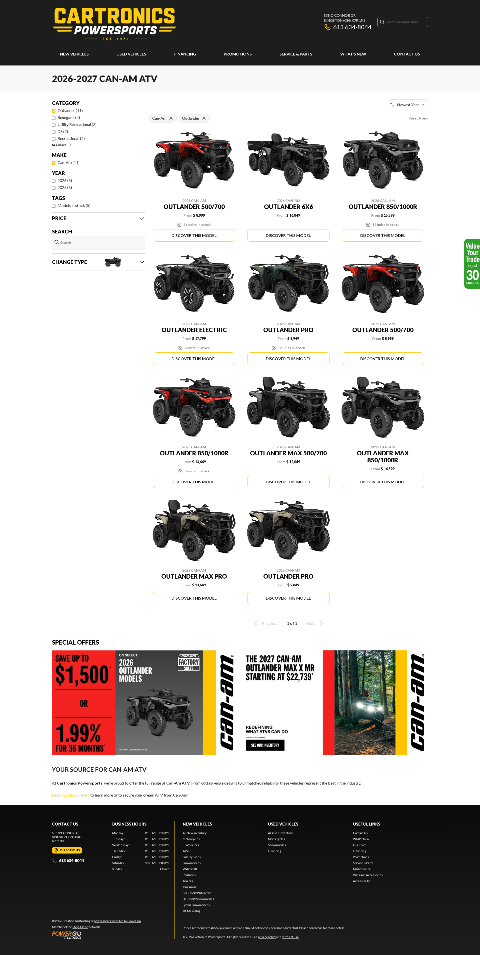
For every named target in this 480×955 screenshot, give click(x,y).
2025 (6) (65, 187)
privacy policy (267, 937)
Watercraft (190, 869)
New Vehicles (74, 53)
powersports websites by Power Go (117, 921)
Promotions (238, 53)
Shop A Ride (80, 927)
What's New (353, 53)
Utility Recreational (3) (77, 124)
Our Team (359, 845)
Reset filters (418, 118)
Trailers (188, 881)
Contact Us (407, 53)
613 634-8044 (352, 26)
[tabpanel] (141, 851)
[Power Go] (97, 935)
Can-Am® (189, 887)
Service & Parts (296, 53)
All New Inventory (194, 833)
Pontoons (189, 875)
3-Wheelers (191, 845)
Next (310, 623)
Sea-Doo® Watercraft (197, 893)
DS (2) (63, 131)
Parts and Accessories (368, 875)
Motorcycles (191, 839)
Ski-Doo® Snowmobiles (198, 899)
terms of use (290, 937)
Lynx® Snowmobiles (196, 905)
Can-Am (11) (69, 162)
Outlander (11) (70, 110)
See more (59, 145)
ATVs (186, 851)
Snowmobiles (192, 863)
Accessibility (361, 881)
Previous (270, 623)
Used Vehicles (131, 53)
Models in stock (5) (74, 205)
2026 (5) (65, 180)
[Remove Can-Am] (171, 118)
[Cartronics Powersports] (114, 24)
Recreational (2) (71, 138)
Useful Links (366, 824)
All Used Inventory (280, 833)
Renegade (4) (69, 117)
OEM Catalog (191, 911)
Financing (185, 53)
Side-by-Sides (192, 857)
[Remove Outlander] (204, 118)
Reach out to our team (71, 795)
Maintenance (362, 869)
